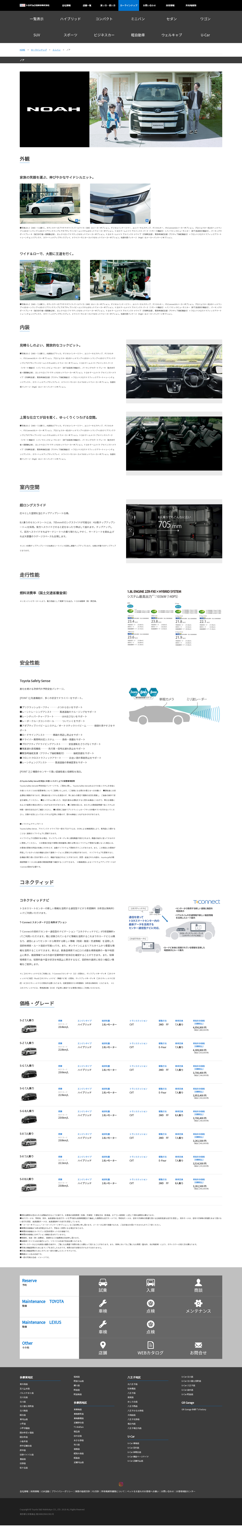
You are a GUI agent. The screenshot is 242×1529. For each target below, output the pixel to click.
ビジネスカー (104, 34)
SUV (36, 34)
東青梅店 (78, 1409)
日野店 (23, 1463)
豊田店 (23, 1459)
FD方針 (95, 1491)
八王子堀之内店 (134, 1428)
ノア (22, 60)
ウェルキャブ (171, 34)
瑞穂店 (77, 1449)
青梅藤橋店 (79, 1418)
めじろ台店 (132, 1401)
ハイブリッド (70, 18)
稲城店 (77, 1376)
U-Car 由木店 (187, 1389)
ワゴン (205, 18)
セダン (171, 18)
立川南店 (24, 1410)
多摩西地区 (81, 1402)
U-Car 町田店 (187, 1394)
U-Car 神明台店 (134, 1452)
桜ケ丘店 (24, 1467)
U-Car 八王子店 (188, 1385)
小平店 (23, 1423)
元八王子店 (132, 1384)
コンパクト (104, 18)
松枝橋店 (131, 1388)
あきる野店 (79, 1440)
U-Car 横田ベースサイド (138, 1456)
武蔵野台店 (79, 1422)
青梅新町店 (79, 1413)
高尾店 (131, 1397)
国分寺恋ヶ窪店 (27, 1432)
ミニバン (138, 18)
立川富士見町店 (27, 1406)
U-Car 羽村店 (133, 1447)
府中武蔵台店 (26, 1445)
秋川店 (77, 1444)
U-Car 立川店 (187, 1376)
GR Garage (188, 1402)
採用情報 (34, 1491)
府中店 (23, 1450)
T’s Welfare (78, 1426)
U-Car (205, 34)
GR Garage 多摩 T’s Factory (194, 1409)
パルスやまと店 (27, 1392)
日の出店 (78, 1435)
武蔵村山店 (79, 1462)
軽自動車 (138, 34)
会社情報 (24, 1491)
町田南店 (78, 1394)
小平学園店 (25, 1428)
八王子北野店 (133, 1419)
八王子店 (131, 1392)
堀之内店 (131, 1423)
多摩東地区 (26, 1377)
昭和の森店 (79, 1453)
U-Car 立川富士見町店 (191, 1380)
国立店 (23, 1414)
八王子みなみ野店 (135, 1410)
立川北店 (24, 1397)
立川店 (23, 1401)
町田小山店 (79, 1380)
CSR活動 (45, 1491)
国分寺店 (24, 1437)
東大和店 (24, 1384)
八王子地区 (134, 1377)
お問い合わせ (167, 1491)
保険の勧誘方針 (82, 1491)
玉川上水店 (25, 1388)
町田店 (77, 1389)
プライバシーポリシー (62, 1491)
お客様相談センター (185, 1491)
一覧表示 (37, 18)
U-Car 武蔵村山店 (135, 1460)
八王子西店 (132, 1406)
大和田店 (131, 1414)
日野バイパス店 (27, 1454)
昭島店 (77, 1457)
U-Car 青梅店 (133, 1443)
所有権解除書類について (113, 1491)
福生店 (77, 1431)
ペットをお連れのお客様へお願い (143, 1491)
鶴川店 (77, 1385)
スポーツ (70, 34)
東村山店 (24, 1419)
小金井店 (24, 1441)
